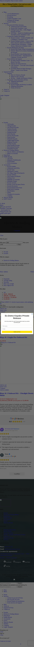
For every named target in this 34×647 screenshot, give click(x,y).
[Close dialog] (32, 314)
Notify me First (17, 331)
